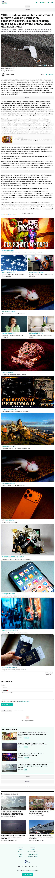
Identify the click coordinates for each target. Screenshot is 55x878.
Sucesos (26, 737)
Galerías (20, 849)
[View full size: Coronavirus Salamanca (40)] (27, 50)
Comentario (4, 690)
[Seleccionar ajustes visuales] (48, 2)
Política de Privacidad (33, 854)
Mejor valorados (19, 710)
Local (26, 747)
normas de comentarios (23, 701)
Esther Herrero (10, 816)
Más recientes (7, 710)
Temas (20, 856)
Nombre (3, 685)
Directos (20, 851)
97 (43, 74)
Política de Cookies (33, 856)
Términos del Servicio (33, 851)
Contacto (33, 849)
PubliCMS (36, 870)
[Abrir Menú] (52, 2)
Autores (20, 854)
